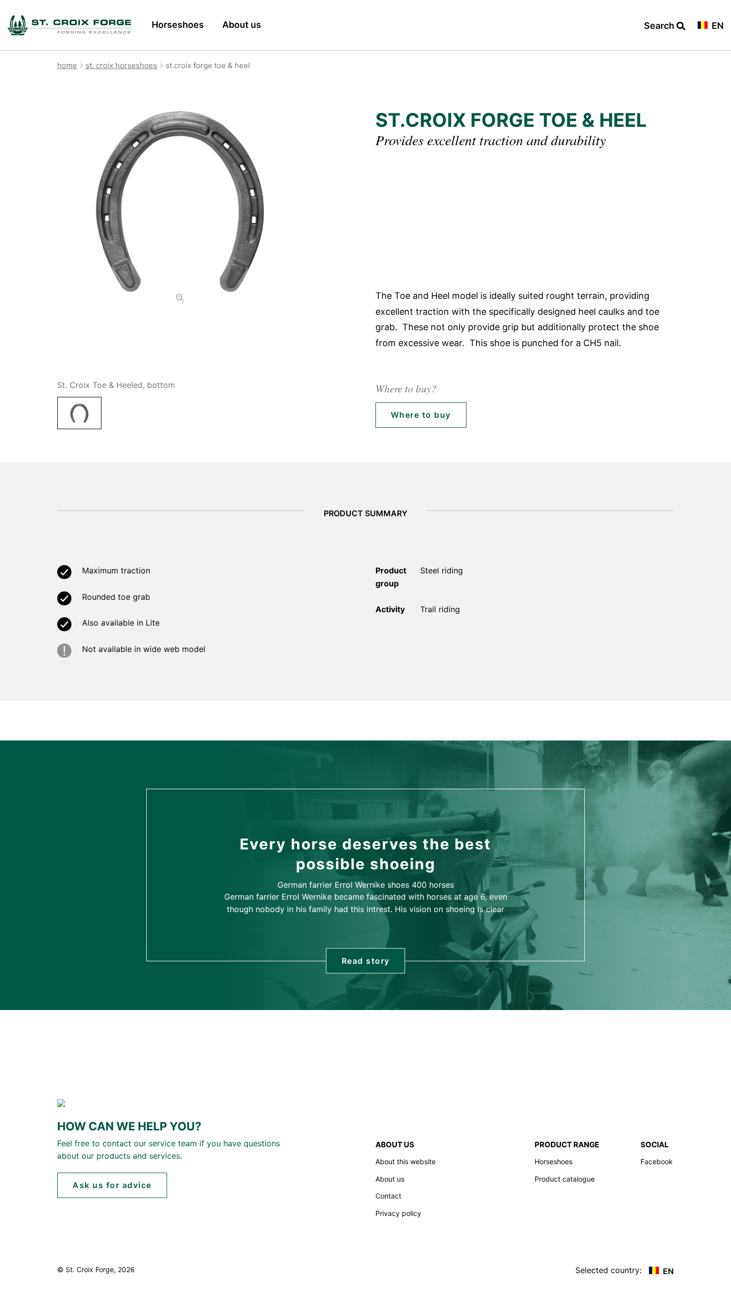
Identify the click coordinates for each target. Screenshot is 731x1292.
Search (660, 26)
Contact (388, 1196)
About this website (405, 1161)
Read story (366, 960)
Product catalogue (565, 1179)
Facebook (656, 1161)
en (717, 26)
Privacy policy (398, 1213)
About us (241, 24)
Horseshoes (178, 24)
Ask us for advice (112, 1185)
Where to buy (421, 415)
